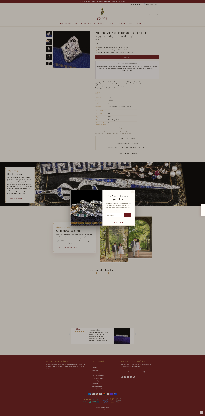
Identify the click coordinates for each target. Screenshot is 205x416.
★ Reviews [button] (203, 210)
